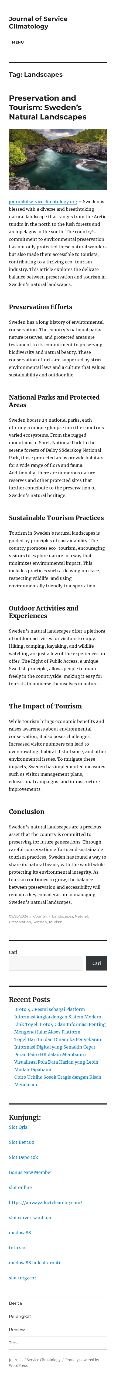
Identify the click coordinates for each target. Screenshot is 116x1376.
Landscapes (62, 916)
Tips (13, 1342)
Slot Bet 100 (21, 1142)
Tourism (56, 922)
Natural (81, 916)
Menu (18, 42)
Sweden (40, 922)
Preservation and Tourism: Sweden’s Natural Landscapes (48, 107)
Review (17, 1329)
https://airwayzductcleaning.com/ (45, 1202)
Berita (15, 1303)
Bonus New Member (30, 1172)
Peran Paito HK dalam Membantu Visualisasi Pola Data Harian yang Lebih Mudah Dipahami (56, 1062)
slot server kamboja (30, 1217)
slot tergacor (22, 1277)
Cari (13, 952)
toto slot (18, 1247)
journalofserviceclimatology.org (43, 201)
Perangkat (20, 1316)
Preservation (20, 922)
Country (40, 916)
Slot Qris (18, 1127)
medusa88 (20, 1232)
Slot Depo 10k (23, 1157)
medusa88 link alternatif (35, 1262)
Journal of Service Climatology (38, 22)
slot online (20, 1187)
